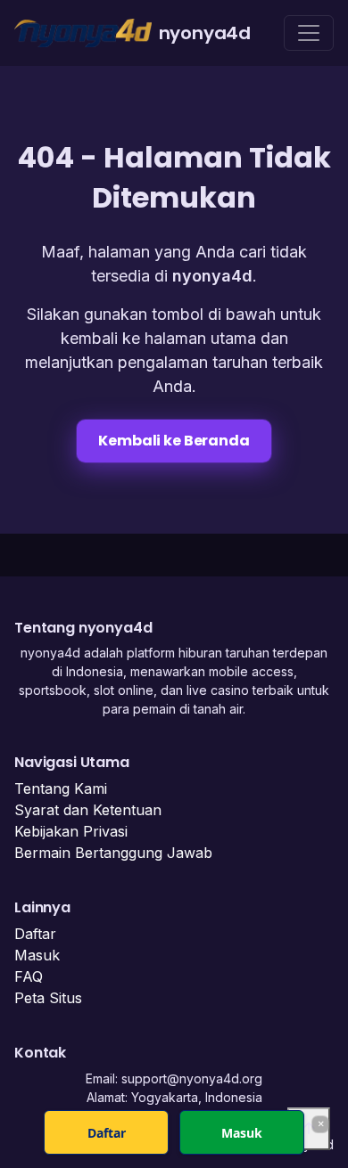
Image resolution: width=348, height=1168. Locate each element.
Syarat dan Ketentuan (88, 810)
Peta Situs (48, 998)
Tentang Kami (60, 788)
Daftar (35, 934)
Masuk (37, 955)
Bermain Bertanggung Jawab (113, 853)
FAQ (28, 976)
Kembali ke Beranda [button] (173, 440)
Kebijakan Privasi (71, 831)
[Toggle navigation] (309, 33)
